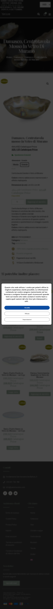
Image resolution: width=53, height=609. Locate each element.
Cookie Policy (11, 518)
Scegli (40, 338)
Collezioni (34, 518)
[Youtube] (16, 493)
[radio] (16, 165)
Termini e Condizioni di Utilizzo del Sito (14, 552)
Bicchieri (33, 542)
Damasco (18, 57)
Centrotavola (35, 536)
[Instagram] (10, 493)
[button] (39, 14)
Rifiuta (27, 314)
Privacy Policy (11, 524)
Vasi (32, 524)
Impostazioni (27, 320)
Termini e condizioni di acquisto (14, 543)
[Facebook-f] (5, 493)
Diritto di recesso (12, 513)
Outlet (32, 554)
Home (9, 57)
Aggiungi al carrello (37, 202)
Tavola (33, 548)
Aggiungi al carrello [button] (13, 336)
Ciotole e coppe (36, 530)
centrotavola (20, 243)
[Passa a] (39, 559)
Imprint (8, 530)
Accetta (27, 308)
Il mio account (11, 536)
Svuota (13, 169)
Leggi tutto (13, 392)
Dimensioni (16, 160)
